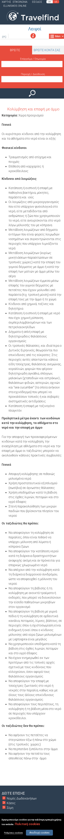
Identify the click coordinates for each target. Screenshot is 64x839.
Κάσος (11, 803)
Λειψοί (34, 28)
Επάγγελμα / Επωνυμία (33, 58)
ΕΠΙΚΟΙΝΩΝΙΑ (20, 1)
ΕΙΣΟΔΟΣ (37, 1)
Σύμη (10, 807)
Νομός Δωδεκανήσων (22, 798)
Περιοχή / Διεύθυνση (33, 74)
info (33, 36)
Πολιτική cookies (27, 824)
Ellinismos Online (14, 5)
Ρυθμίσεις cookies (13, 832)
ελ (56, 1)
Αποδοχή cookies (39, 832)
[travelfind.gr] (32, 22)
